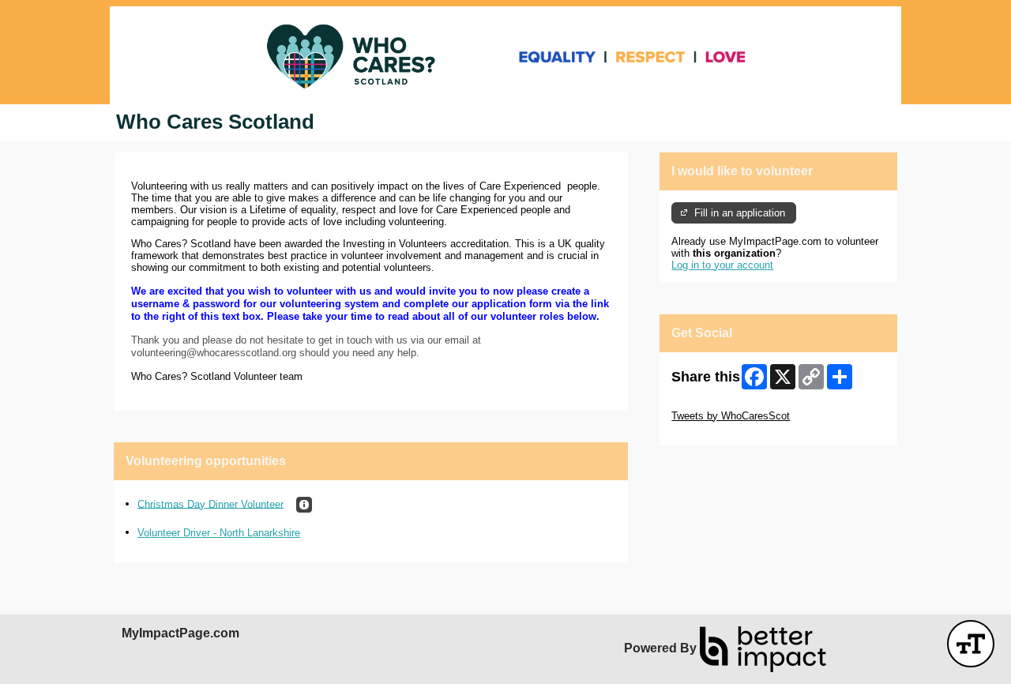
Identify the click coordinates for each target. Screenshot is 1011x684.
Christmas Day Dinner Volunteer (210, 503)
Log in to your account (722, 265)
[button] (304, 505)
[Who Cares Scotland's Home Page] (505, 55)
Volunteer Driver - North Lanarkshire (218, 533)
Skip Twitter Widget (715, 404)
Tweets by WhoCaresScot (730, 416)
